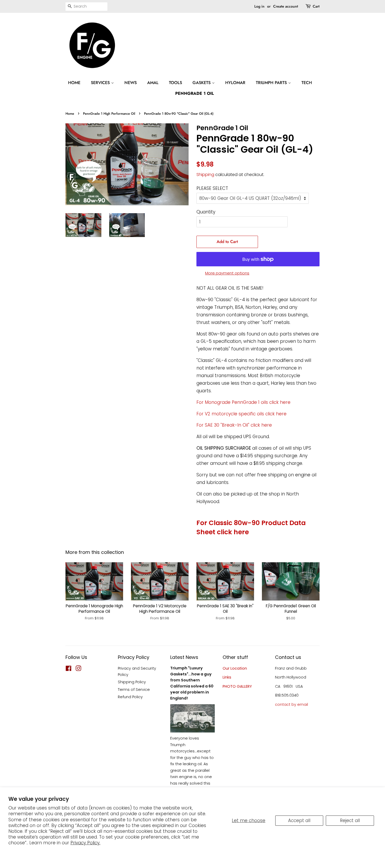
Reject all (350, 820)
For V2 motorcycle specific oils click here (241, 414)
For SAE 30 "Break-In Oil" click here (234, 425)
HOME (74, 83)
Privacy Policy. (85, 843)
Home (69, 113)
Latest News (184, 657)
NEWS (130, 83)
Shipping (205, 175)
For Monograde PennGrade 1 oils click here (243, 402)
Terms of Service (134, 689)
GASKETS (202, 83)
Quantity (205, 212)
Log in (259, 6)
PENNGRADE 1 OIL (194, 93)
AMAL (152, 83)
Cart (316, 6)
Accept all (299, 820)
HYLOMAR (235, 83)
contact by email (291, 704)
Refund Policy (130, 696)
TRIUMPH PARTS (272, 83)
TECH (306, 83)
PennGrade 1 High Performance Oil (109, 113)
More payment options (227, 273)
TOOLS (175, 83)
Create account (285, 6)
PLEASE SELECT (212, 188)
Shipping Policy (132, 682)
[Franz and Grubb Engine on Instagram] (78, 669)
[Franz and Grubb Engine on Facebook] (68, 669)
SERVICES (101, 83)
